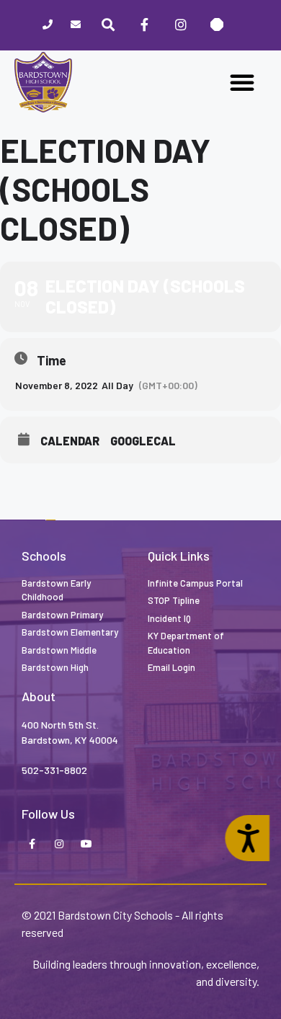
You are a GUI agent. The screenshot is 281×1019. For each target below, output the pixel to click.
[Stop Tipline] (217, 25)
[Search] (108, 25)
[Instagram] (181, 25)
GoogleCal (143, 441)
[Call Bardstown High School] (48, 26)
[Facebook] (144, 25)
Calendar (69, 441)
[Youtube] (86, 845)
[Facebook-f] (32, 845)
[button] (242, 82)
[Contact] (76, 26)
